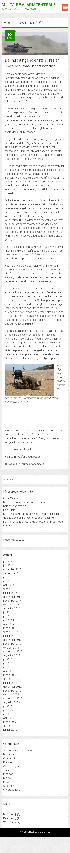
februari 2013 (10, 678)
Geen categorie (12, 766)
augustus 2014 (11, 608)
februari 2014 (10, 632)
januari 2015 (10, 592)
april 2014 (8, 624)
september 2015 (12, 573)
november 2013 (12, 643)
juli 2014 (8, 612)
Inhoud (7, 770)
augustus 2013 (11, 655)
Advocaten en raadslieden (18, 750)
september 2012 (12, 698)
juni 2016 (8, 565)
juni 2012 (8, 710)
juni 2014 (8, 616)
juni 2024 (8, 561)
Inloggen (8, 810)
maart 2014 (10, 628)
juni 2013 (8, 663)
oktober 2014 (11, 604)
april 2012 (8, 718)
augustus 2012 (11, 702)
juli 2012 (8, 706)
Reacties (11, 818)
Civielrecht (9, 758)
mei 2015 (8, 581)
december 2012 (12, 686)
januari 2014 (10, 635)
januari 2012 (10, 729)
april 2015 (8, 585)
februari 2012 (10, 725)
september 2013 (12, 651)
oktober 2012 (11, 694)
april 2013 (8, 671)
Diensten (8, 762)
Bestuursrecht (11, 754)
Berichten (11, 814)
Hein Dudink (9, 509)
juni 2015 (8, 577)
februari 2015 (10, 589)
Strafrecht (9, 785)
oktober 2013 (11, 647)
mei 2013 (8, 667)
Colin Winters (10, 498)
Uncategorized (36, 463)
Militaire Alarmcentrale (29, 4)
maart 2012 (10, 721)
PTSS (6, 781)
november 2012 (12, 690)
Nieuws (24, 463)
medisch (8, 774)
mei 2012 (8, 714)
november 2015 (12, 569)
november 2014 (12, 600)
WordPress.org (12, 822)
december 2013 (12, 639)
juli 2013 (8, 659)
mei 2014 (8, 620)
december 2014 (12, 596)
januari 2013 (10, 682)
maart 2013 (10, 675)
